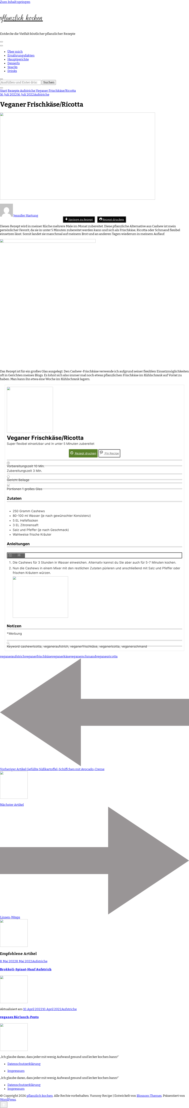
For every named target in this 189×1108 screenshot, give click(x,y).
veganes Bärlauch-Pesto (19, 1017)
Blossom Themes (149, 1096)
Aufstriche (41, 95)
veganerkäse (61, 656)
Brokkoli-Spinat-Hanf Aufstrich (25, 969)
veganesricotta (107, 656)
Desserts (13, 63)
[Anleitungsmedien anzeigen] (11, 555)
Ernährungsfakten (21, 55)
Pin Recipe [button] (111, 453)
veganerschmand (83, 656)
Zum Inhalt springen (15, 2)
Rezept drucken (113, 219)
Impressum (16, 1071)
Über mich (15, 52)
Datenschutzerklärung (24, 1064)
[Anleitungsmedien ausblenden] (20, 555)
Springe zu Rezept (80, 219)
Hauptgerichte (18, 59)
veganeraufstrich (12, 656)
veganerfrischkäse (38, 656)
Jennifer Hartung (25, 216)
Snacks (12, 67)
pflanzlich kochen (21, 18)
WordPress (8, 1100)
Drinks (12, 71)
